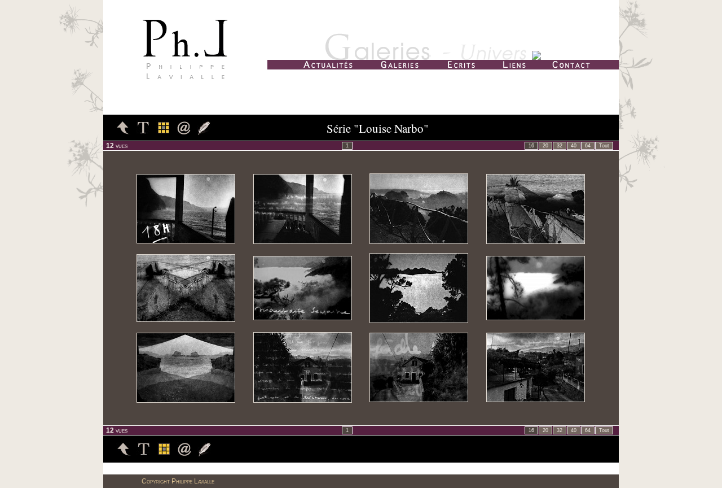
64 (588, 146)
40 (573, 146)
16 (531, 146)
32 (559, 146)
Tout (604, 146)
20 (545, 146)
